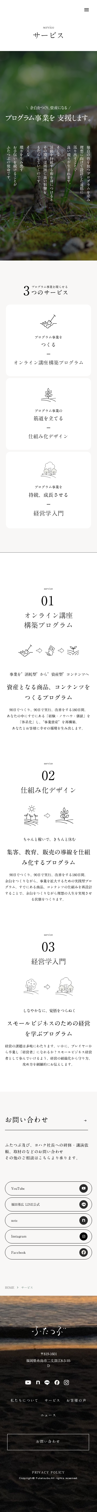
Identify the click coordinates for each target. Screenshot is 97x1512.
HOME (9, 1287)
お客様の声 (76, 1400)
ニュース (48, 1415)
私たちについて (24, 1400)
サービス (52, 1400)
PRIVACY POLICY (48, 1472)
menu (87, 10)
